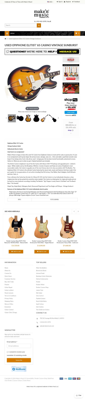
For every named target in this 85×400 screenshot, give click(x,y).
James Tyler (39, 290)
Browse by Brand (41, 270)
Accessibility (30, 378)
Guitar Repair (8, 287)
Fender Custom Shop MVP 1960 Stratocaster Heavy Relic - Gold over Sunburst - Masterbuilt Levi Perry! (67, 242)
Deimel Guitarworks (42, 279)
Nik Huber (39, 293)
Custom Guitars (17, 380)
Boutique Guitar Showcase (44, 276)
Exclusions (8, 307)
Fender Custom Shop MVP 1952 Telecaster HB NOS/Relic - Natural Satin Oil (16, 242)
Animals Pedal (40, 273)
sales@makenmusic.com (47, 326)
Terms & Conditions (10, 296)
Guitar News (26, 380)
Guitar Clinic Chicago (11, 312)
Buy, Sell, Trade (9, 282)
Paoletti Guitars (40, 298)
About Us (7, 270)
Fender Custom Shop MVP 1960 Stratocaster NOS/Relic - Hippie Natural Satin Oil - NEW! (41, 242)
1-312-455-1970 (41, 21)
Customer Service (10, 279)
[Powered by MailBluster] (18, 369)
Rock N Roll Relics (41, 301)
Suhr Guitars (40, 307)
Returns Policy (9, 304)
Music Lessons (9, 293)
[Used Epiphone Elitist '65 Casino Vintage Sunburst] (12, 118)
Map (48, 21)
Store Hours (8, 276)
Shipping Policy (9, 301)
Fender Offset (40, 284)
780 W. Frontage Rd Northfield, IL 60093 (52, 318)
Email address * (12, 342)
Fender (38, 282)
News (6, 268)
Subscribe (19, 360)
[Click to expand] (32, 83)
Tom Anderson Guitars (42, 309)
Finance (7, 284)
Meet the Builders (41, 268)
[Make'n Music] (41, 8)
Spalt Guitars (40, 304)
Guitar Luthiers (9, 290)
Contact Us (8, 273)
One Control (39, 296)
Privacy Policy (9, 298)
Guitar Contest (9, 309)
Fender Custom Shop (42, 287)
